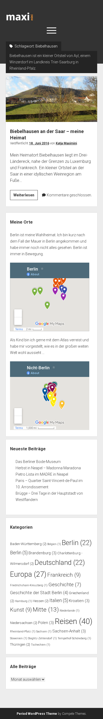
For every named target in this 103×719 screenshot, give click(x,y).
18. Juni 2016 (39, 143)
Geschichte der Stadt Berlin (39, 592)
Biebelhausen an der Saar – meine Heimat (51, 99)
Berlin (77, 543)
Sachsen (44, 631)
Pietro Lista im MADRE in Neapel (42, 474)
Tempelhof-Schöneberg (74, 638)
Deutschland (60, 562)
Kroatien (79, 600)
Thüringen (20, 644)
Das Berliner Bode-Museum (38, 462)
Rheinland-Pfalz (22, 631)
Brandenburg (43, 553)
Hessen (41, 601)
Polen (46, 622)
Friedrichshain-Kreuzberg (29, 585)
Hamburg (23, 601)
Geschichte (64, 584)
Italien (58, 600)
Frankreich (64, 575)
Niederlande (69, 610)
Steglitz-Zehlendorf (42, 638)
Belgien (54, 544)
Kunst (21, 610)
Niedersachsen (23, 623)
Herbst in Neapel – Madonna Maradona (48, 468)
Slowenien (18, 638)
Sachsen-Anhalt (69, 631)
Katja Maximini (66, 143)
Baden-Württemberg (28, 544)
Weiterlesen (25, 196)
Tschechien (40, 644)
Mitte (46, 609)
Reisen (73, 621)
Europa (28, 574)
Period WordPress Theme (37, 714)
